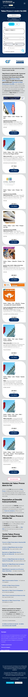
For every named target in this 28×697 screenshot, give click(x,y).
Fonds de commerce (9, 511)
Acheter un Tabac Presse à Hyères (10, 585)
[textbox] (14, 33)
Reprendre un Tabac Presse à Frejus (11, 600)
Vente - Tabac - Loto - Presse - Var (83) (12, 117)
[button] (9, 30)
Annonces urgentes (9, 51)
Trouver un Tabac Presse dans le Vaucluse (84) (14, 542)
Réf (4, 48)
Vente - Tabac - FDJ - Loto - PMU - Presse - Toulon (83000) (12, 415)
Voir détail (14, 132)
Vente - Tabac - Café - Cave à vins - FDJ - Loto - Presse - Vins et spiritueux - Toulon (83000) (13, 454)
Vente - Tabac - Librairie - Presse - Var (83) (13, 262)
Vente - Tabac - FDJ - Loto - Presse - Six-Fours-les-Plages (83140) (13, 153)
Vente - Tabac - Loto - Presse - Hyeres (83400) (13, 377)
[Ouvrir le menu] (25, 3)
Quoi (4, 27)
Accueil (2, 7)
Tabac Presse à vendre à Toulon (10, 580)
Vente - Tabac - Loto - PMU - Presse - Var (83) (13, 226)
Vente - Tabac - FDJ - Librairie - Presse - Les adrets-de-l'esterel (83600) (14, 304)
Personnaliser (18, 682)
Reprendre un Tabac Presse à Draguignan (12, 590)
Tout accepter (10, 682)
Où (4, 35)
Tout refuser (24, 651)
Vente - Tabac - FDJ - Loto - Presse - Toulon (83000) (13, 339)
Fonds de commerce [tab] (14, 16)
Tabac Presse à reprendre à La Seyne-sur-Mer (13, 595)
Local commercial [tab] (14, 19)
